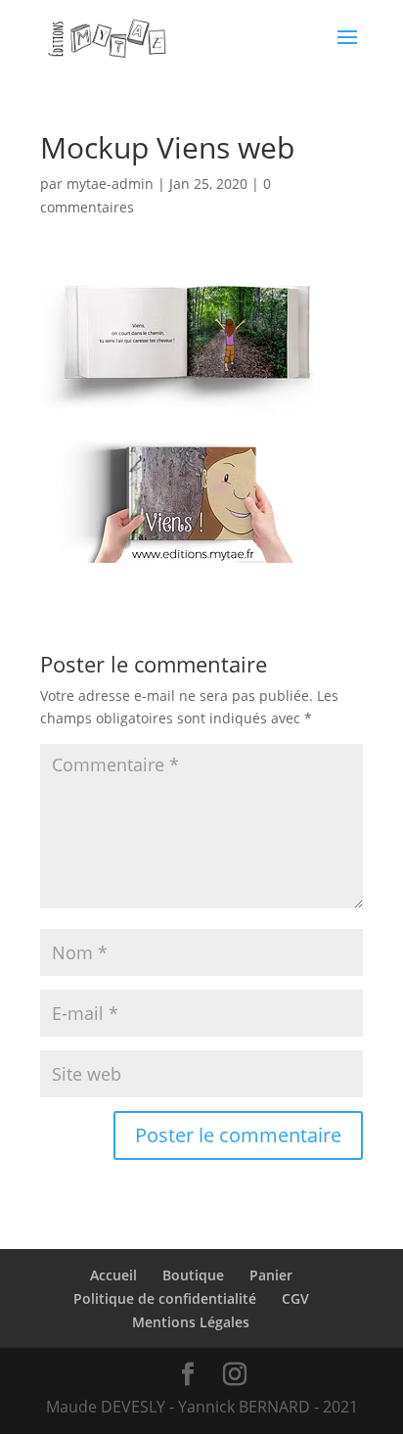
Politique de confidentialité (164, 1298)
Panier (270, 1275)
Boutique (193, 1275)
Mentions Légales (190, 1322)
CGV (295, 1298)
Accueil (113, 1275)
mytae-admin (110, 183)
